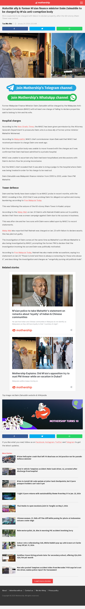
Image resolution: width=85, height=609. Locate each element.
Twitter (58, 442)
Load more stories (42, 581)
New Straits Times (26, 126)
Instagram (49, 442)
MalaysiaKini (19, 139)
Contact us (29, 590)
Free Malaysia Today (33, 200)
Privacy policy (53, 590)
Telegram (70, 442)
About (4, 590)
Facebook (40, 442)
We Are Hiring (41, 590)
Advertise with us (15, 590)
